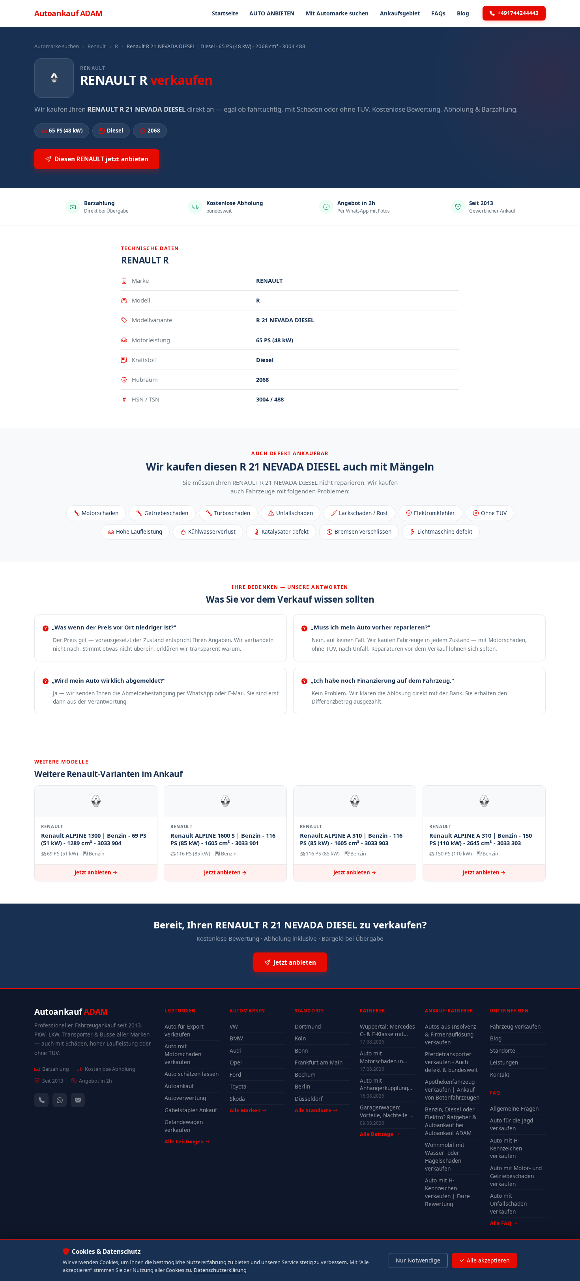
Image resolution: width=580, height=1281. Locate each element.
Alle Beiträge (376, 1134)
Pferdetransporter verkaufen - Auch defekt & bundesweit (451, 1062)
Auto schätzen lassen (192, 1073)
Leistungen (504, 1062)
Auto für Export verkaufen (184, 1030)
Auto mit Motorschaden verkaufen (183, 1054)
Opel (236, 1062)
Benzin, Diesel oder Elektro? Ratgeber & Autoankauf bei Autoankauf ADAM (450, 1121)
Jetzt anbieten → (96, 872)
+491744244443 (518, 13)
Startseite (225, 13)
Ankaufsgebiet (400, 13)
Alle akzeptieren (488, 1260)
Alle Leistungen (184, 1141)
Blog (463, 13)
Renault (97, 46)
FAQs (438, 13)
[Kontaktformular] (78, 1100)
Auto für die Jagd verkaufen (511, 1124)
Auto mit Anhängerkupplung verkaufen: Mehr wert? (384, 1084)
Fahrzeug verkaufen (515, 1026)
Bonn (301, 1050)
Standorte (502, 1050)
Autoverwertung (185, 1098)
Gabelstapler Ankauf (191, 1110)
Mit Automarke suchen (337, 13)
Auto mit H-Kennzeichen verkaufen (506, 1148)
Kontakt (499, 1074)
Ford (235, 1074)
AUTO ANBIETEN (271, 13)
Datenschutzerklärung (220, 1270)
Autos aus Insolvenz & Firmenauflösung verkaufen (450, 1034)
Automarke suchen (56, 46)
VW (234, 1026)
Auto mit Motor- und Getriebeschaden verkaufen (516, 1176)
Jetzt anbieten (294, 962)
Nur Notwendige (418, 1260)
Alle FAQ (500, 1223)
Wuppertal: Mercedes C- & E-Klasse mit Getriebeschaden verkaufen (387, 1030)
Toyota (238, 1086)
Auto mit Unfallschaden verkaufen (508, 1203)
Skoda (237, 1098)
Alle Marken (245, 1110)
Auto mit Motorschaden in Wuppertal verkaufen (387, 1056)
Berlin (302, 1086)
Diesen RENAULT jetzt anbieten (101, 159)
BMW (236, 1038)
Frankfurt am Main (318, 1062)
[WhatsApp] (59, 1100)
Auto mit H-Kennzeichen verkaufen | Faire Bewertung (447, 1192)
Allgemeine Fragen (514, 1108)
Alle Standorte (313, 1110)
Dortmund (308, 1026)
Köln (300, 1038)
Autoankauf (68, 13)
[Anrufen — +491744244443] (41, 1100)
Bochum (305, 1074)
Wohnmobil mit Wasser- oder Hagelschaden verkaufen (444, 1156)
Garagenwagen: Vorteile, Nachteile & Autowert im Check (386, 1111)
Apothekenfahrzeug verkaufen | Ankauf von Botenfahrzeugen (452, 1089)
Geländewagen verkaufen (184, 1125)
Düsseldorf (309, 1098)
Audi (235, 1050)
